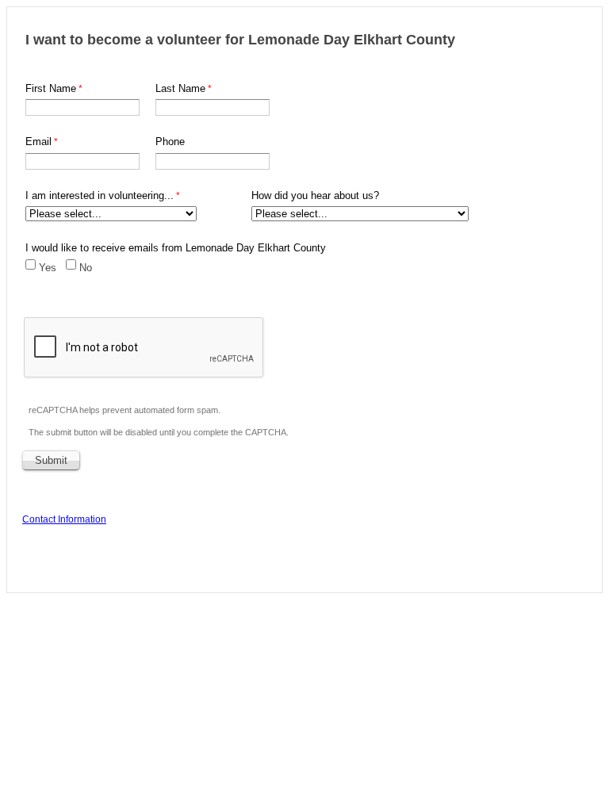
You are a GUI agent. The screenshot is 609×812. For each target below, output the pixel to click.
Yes (47, 268)
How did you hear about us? (315, 195)
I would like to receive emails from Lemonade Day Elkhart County (175, 248)
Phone (170, 141)
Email (38, 141)
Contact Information (64, 519)
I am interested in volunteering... (99, 195)
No (85, 268)
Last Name (180, 88)
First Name (50, 88)
